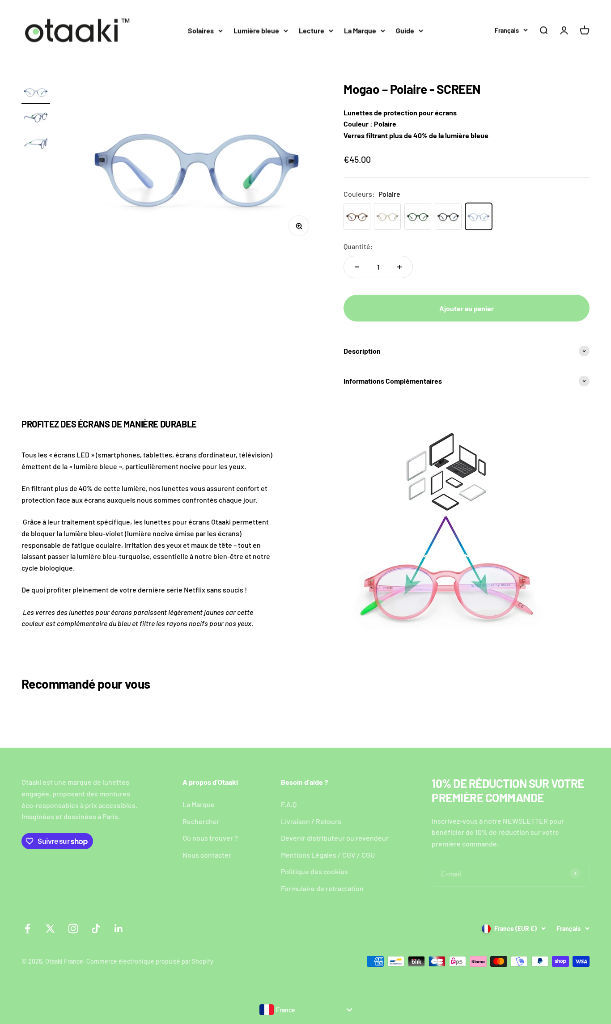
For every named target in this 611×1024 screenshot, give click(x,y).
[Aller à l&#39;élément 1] (35, 93)
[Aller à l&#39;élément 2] (35, 120)
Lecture (311, 30)
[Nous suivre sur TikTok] (96, 928)
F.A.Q (289, 804)
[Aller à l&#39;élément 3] (35, 146)
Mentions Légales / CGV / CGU (328, 855)
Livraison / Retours (311, 821)
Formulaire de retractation (322, 888)
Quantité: (358, 246)
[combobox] (305, 1010)
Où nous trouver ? (210, 838)
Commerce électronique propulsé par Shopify (149, 961)
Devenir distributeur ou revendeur (335, 838)
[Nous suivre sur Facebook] (27, 928)
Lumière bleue (256, 30)
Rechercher (201, 821)
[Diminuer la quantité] (357, 267)
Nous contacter (206, 855)
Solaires (201, 30)
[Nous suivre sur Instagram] (73, 928)
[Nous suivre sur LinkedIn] (119, 928)
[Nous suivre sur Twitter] (50, 928)
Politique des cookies (314, 871)
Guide (405, 30)
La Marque (360, 30)
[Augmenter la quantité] (399, 267)
